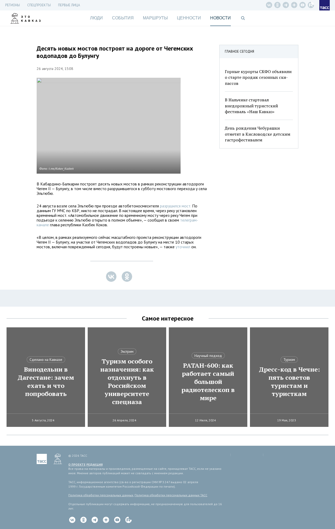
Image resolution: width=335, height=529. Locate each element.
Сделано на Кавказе (46, 359)
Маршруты (155, 18)
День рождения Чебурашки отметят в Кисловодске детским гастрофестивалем (257, 134)
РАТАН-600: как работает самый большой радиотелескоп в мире (208, 381)
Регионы (12, 5)
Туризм (289, 359)
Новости (220, 18)
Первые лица (69, 5)
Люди (96, 18)
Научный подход (208, 355)
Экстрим (127, 351)
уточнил (182, 246)
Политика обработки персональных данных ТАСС (171, 495)
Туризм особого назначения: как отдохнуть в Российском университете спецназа (127, 381)
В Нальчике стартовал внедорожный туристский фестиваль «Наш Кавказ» (251, 105)
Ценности (189, 18)
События (123, 18)
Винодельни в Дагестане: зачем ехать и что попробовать (46, 381)
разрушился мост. (175, 205)
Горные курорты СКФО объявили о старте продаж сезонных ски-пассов (258, 77)
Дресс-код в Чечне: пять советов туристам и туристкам (289, 381)
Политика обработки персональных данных (100, 495)
